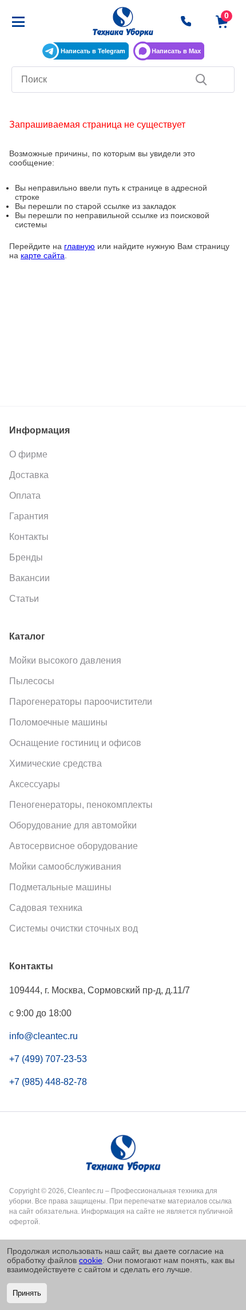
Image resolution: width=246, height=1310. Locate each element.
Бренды (26, 557)
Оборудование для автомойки (73, 825)
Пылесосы (31, 681)
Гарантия (29, 516)
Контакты (29, 537)
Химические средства (55, 763)
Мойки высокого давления (65, 660)
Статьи (24, 598)
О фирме (28, 454)
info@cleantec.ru (43, 1036)
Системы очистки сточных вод (73, 928)
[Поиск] (201, 79)
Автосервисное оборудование (73, 846)
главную (79, 246)
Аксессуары (34, 784)
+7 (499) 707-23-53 (48, 1059)
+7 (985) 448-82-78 (48, 1082)
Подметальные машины (60, 887)
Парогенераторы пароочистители (80, 702)
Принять (27, 1293)
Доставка (29, 475)
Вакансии (29, 578)
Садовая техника (45, 908)
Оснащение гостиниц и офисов (75, 743)
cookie (90, 1260)
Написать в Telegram (93, 51)
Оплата (25, 495)
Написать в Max (176, 51)
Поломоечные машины (58, 722)
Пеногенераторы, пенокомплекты (81, 805)
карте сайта (43, 255)
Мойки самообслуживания (65, 866)
